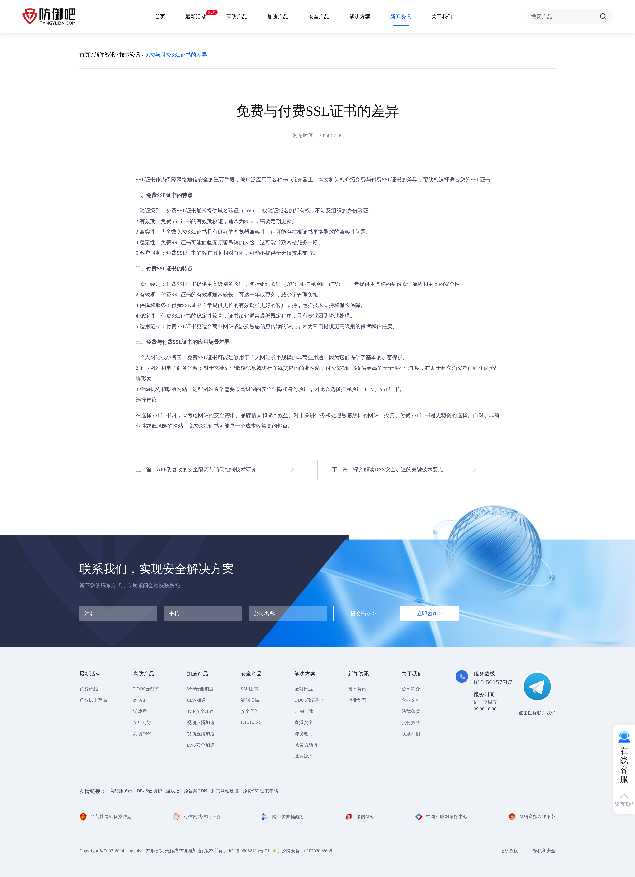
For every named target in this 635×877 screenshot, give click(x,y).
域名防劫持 (306, 745)
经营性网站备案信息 (111, 816)
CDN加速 (196, 700)
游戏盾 (140, 711)
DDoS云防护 (149, 790)
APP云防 (142, 722)
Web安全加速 (200, 688)
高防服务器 (121, 790)
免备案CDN (195, 790)
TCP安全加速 (200, 711)
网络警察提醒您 (288, 816)
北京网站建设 (225, 790)
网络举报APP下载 (537, 816)
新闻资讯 (400, 17)
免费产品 (88, 688)
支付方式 (411, 722)
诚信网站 (365, 816)
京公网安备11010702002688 (304, 850)
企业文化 (411, 700)
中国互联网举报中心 (447, 816)
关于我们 (441, 17)
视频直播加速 (201, 733)
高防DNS (142, 733)
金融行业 (303, 688)
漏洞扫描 (250, 700)
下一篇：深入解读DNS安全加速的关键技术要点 (387, 469)
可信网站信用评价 (202, 816)
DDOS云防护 (146, 688)
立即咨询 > (429, 613)
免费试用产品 (93, 700)
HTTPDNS (251, 722)
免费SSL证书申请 (260, 790)
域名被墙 (303, 756)
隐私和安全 (544, 850)
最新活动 (195, 15)
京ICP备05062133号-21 (247, 850)
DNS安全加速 (201, 745)
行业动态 (357, 700)
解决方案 (359, 17)
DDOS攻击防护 (309, 700)
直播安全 (303, 722)
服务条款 (508, 850)
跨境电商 (303, 733)
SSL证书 (145, 180)
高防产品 (236, 17)
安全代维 (250, 711)
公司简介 (411, 688)
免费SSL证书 (204, 426)
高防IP (140, 700)
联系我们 (411, 733)
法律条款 (411, 711)
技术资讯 (130, 55)
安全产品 (318, 17)
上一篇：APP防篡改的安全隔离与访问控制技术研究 (196, 469)
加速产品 (277, 17)
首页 (160, 17)
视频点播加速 (201, 722)
